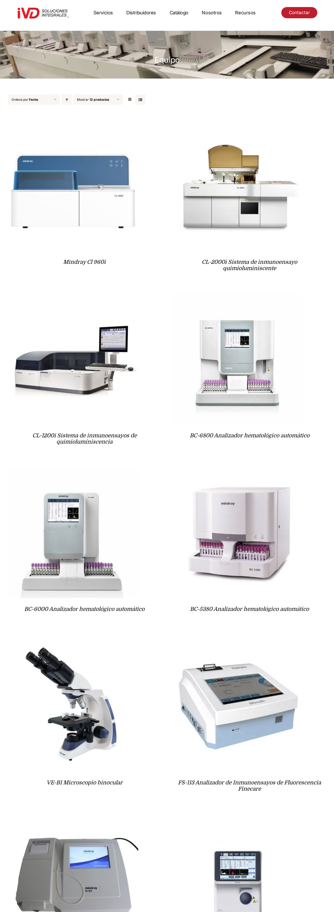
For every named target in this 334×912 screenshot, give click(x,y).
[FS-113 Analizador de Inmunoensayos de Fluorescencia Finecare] (238, 645)
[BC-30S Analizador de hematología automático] (238, 818)
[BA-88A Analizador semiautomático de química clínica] (73, 818)
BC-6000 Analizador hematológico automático (84, 609)
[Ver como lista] (140, 99)
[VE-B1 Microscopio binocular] (73, 645)
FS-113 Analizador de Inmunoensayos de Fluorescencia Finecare (249, 785)
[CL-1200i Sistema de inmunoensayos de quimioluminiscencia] (73, 298)
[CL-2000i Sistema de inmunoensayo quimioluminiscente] (238, 124)
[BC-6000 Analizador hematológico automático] (73, 471)
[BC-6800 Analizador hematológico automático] (238, 298)
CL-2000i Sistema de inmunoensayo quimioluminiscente (249, 265)
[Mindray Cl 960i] (73, 124)
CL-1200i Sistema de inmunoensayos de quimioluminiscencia (84, 438)
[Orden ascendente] (67, 99)
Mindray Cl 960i (84, 262)
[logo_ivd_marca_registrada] (43, 8)
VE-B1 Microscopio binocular (84, 782)
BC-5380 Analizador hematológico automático (249, 609)
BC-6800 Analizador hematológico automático (249, 435)
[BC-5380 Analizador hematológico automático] (238, 471)
